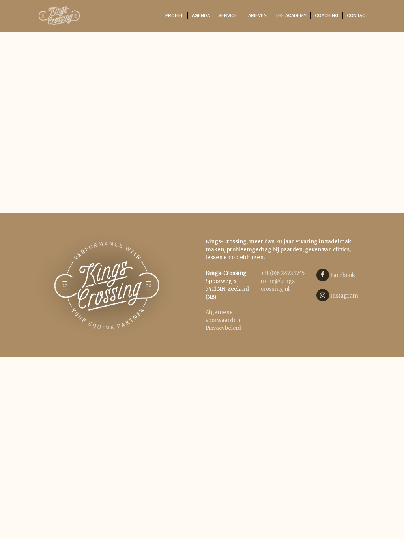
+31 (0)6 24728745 (283, 273)
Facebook (342, 275)
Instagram (343, 295)
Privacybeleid (223, 328)
